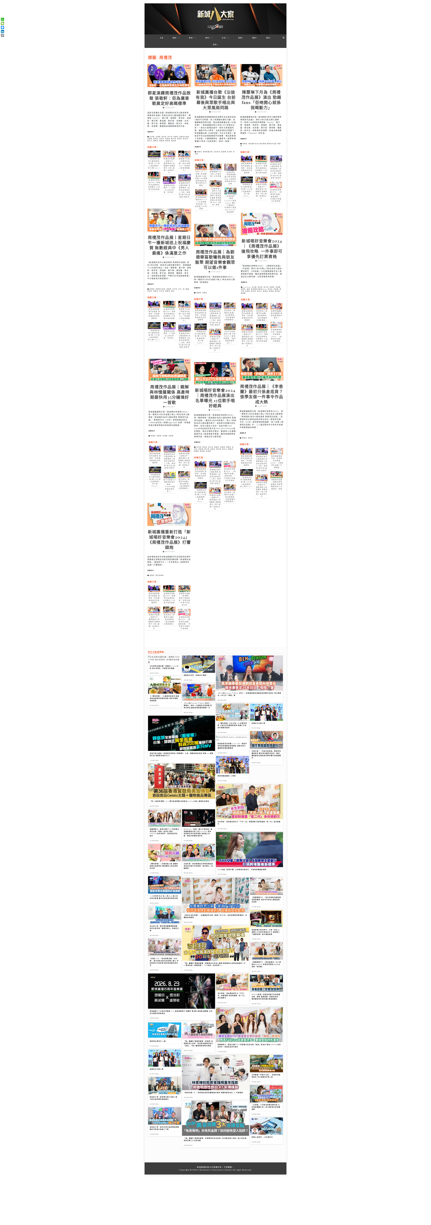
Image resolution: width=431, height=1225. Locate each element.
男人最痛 (186, 289)
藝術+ (268, 38)
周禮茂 (175, 137)
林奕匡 (161, 139)
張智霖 (168, 289)
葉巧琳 (185, 139)
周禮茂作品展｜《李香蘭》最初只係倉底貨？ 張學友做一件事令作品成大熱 (261, 394)
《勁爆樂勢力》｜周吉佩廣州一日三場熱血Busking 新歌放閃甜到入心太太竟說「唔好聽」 (266, 964)
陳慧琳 (161, 141)
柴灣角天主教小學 (258, 723)
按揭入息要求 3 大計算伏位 (262, 1137)
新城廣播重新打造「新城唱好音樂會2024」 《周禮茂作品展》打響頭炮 (169, 539)
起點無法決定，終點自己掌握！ (196, 675)
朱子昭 (174, 289)
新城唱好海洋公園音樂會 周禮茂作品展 (262, 144)
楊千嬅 (173, 139)
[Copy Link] (2, 35)
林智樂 (167, 139)
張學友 (250, 438)
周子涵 (169, 137)
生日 (180, 289)
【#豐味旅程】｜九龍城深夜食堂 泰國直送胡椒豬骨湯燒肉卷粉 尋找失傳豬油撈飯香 (164, 698)
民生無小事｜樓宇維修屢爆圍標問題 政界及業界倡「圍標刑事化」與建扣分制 (164, 928)
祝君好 (149, 291)
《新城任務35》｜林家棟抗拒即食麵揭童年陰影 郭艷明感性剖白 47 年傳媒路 (213, 1092)
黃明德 (167, 141)
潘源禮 (223, 152)
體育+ (254, 38)
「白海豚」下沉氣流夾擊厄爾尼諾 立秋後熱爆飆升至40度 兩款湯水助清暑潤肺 (266, 1107)
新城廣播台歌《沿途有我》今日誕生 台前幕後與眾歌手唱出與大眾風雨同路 (216, 99)
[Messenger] (2, 27)
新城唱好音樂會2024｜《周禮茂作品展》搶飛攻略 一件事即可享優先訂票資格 (261, 248)
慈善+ (215, 44)
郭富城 (167, 291)
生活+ (224, 38)
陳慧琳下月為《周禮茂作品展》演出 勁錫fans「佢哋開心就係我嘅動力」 (261, 99)
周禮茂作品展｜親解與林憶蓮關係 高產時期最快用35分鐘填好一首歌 (170, 394)
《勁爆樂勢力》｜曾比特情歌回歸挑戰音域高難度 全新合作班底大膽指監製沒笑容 (266, 899)
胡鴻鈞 (179, 139)
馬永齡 (229, 152)
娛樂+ (240, 38)
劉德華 (198, 293)
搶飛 (248, 289)
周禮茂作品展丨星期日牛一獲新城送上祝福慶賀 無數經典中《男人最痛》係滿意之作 (169, 245)
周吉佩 (164, 137)
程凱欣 (155, 291)
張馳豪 (159, 436)
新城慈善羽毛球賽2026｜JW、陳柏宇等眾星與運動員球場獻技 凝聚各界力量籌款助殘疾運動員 (232, 745)
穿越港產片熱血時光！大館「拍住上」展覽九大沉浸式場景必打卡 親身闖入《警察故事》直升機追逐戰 (266, 932)
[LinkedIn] (2, 31)
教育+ (207, 38)
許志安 (161, 291)
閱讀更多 (150, 132)
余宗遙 (152, 137)
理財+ (191, 38)
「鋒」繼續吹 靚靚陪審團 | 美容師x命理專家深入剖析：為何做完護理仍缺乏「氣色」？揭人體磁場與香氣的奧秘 (198, 1043)
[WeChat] (2, 23)
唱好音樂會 (160, 575)
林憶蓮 (165, 436)
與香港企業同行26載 (158, 1041)
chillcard (247, 287)
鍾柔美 (155, 141)
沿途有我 (217, 152)
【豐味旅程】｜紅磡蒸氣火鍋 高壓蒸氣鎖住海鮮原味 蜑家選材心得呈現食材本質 (164, 866)
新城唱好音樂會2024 (259, 289)
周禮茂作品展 (184, 137)
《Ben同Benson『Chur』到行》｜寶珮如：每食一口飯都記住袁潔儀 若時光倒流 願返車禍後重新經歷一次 (198, 705)
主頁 (162, 38)
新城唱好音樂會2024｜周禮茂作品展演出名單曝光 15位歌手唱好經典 (215, 397)
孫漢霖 (149, 139)
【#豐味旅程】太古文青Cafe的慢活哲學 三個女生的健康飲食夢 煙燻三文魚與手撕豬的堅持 (232, 725)
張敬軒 (155, 139)
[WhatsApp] (2, 19)
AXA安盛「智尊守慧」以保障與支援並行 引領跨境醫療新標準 (242, 869)
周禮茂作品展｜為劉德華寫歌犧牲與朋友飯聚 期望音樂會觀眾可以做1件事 (215, 259)
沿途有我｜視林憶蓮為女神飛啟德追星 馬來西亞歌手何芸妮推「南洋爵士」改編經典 (198, 866)
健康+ (175, 38)
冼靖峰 (158, 137)
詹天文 (149, 141)
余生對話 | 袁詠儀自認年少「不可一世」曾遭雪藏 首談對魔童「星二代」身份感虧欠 (232, 995)
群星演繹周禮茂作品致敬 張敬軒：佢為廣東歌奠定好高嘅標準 (169, 98)
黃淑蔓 (173, 141)
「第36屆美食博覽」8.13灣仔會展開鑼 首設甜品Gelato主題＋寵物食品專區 (179, 801)
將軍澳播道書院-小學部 (227, 776)
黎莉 (172, 291)
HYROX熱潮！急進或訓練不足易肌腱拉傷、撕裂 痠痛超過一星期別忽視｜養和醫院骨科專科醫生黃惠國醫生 (266, 996)
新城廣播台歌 (208, 152)
